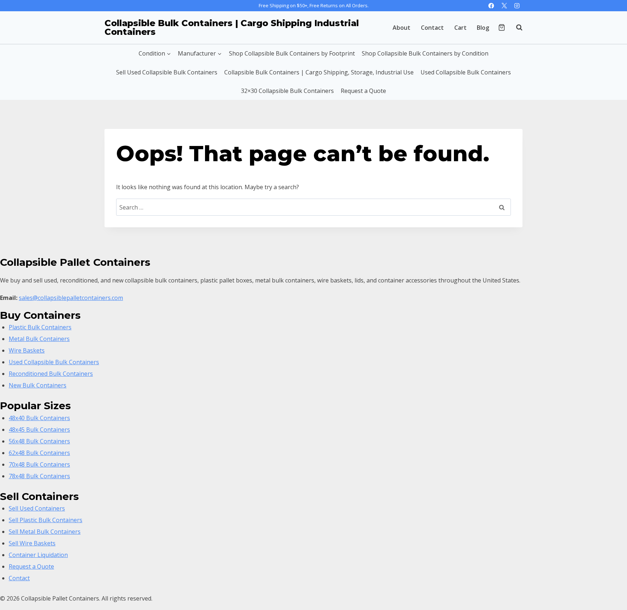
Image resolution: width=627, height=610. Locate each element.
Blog (483, 28)
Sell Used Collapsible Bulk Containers (166, 72)
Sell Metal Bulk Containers (45, 532)
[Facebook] (491, 5)
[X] (504, 5)
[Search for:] (313, 207)
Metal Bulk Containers (39, 339)
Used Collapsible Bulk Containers (466, 72)
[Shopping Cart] (501, 27)
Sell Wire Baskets (32, 543)
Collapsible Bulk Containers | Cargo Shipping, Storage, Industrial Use (319, 72)
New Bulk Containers (37, 385)
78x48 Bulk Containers (39, 476)
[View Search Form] (515, 27)
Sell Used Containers (37, 508)
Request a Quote (363, 91)
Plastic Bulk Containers (40, 327)
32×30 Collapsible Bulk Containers (287, 91)
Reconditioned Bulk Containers (51, 374)
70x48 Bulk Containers (39, 464)
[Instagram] (516, 5)
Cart (460, 28)
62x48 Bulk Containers (39, 453)
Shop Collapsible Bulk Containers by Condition (425, 53)
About (401, 28)
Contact (432, 28)
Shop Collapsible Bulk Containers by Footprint (292, 53)
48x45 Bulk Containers (39, 430)
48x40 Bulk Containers (39, 418)
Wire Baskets (27, 350)
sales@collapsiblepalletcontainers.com (71, 298)
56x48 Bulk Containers (39, 441)
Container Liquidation (38, 555)
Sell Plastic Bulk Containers (45, 520)
